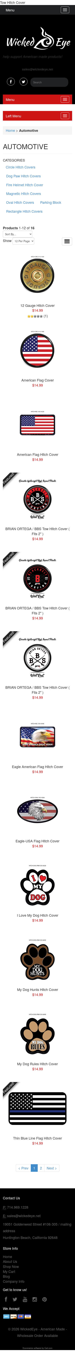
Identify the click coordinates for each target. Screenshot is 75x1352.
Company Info (13, 1281)
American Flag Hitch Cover (37, 454)
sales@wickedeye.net (24, 1215)
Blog (6, 1276)
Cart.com (48, 1348)
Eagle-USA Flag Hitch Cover (37, 840)
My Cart (9, 1271)
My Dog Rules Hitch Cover (37, 1063)
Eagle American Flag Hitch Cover (37, 766)
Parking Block (50, 202)
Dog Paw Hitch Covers (23, 175)
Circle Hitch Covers (20, 166)
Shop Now (11, 1266)
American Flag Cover (37, 379)
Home (10, 130)
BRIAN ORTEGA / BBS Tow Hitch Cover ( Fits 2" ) (37, 531)
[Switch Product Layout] (67, 241)
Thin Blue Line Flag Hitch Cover (37, 1137)
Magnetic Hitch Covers (23, 193)
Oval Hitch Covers (20, 202)
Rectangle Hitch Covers (24, 211)
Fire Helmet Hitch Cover (24, 184)
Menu (10, 9)
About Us (10, 1261)
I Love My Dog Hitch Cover (37, 915)
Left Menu (13, 115)
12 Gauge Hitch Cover (37, 305)
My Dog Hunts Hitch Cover (37, 989)
